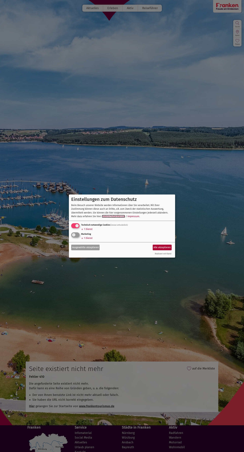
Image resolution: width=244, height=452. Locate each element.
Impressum (133, 216)
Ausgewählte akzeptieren (85, 247)
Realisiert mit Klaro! (163, 254)
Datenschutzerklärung (113, 216)
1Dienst (86, 229)
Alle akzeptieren (162, 247)
